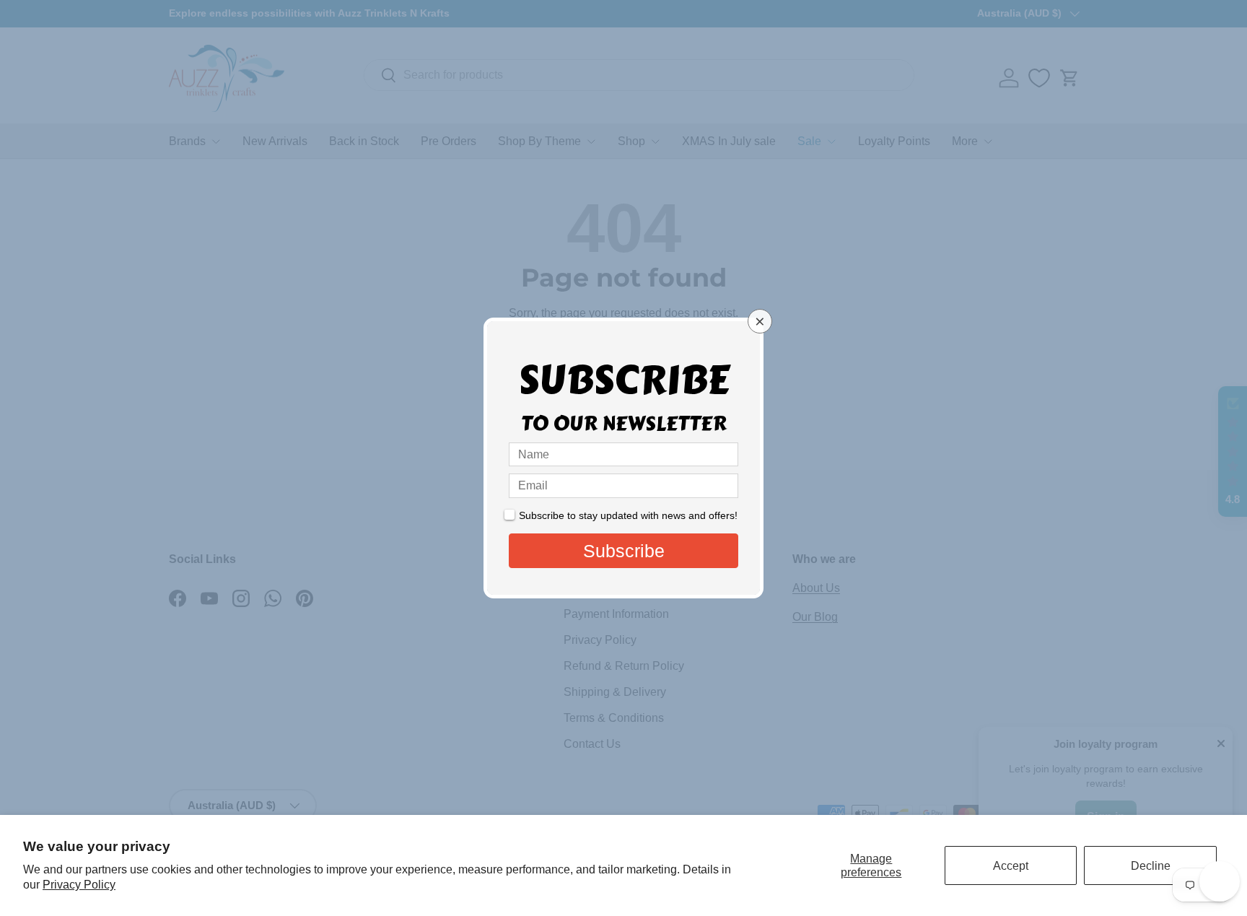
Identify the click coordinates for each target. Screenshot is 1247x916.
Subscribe (624, 551)
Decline (1151, 866)
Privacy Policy (79, 884)
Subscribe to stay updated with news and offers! (628, 515)
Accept (1010, 866)
